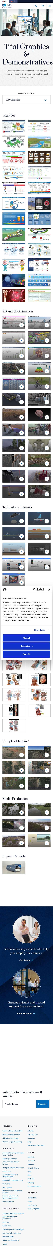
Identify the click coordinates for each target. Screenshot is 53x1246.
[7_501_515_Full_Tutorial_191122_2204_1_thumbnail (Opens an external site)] (13, 564)
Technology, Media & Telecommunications (10, 1197)
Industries (8, 1149)
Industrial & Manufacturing (12, 1180)
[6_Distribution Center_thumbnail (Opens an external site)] (39, 353)
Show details (39, 630)
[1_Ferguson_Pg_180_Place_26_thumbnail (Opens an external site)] (13, 752)
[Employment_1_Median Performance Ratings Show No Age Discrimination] (39, 172)
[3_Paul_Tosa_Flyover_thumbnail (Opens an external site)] (13, 767)
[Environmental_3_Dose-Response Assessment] (13, 218)
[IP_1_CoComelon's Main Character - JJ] (13, 264)
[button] (43, 6)
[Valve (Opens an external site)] (13, 491)
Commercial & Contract (11, 1233)
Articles (30, 1131)
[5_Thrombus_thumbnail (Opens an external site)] (39, 414)
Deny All (26, 654)
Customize (25, 646)
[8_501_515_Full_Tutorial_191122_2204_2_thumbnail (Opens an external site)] (39, 564)
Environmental (7, 1237)
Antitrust (5, 1222)
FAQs (29, 1172)
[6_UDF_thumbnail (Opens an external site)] (39, 783)
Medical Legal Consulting (12, 1142)
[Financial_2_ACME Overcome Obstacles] (13, 234)
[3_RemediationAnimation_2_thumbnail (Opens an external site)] (39, 399)
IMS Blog (30, 1183)
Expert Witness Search (11, 1135)
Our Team (31, 1161)
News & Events (33, 1168)
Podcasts (31, 1138)
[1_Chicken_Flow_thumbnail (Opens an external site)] (13, 322)
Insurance (6, 1184)
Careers (30, 1164)
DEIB (29, 1175)
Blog (29, 1142)
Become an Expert (34, 1186)
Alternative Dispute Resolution (9, 1217)
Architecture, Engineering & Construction (13, 1154)
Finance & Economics (10, 1240)
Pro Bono (30, 1179)
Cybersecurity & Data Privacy (10, 1163)
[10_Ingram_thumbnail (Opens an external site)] (13, 460)
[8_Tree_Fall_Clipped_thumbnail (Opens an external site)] (13, 445)
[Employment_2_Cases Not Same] (13, 188)
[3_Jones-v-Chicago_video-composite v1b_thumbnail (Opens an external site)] (13, 825)
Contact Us (31, 1198)
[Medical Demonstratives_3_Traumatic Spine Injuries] (13, 679)
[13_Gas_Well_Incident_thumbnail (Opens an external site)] (39, 476)
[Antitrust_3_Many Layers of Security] (13, 141)
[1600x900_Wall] (13, 882)
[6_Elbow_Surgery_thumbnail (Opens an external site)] (13, 430)
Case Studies (32, 1135)
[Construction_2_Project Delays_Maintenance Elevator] (13, 157)
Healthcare (6, 1171)
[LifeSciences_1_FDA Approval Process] (39, 280)
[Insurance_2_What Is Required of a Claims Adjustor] (39, 249)
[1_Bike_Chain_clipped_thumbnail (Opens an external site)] (39, 383)
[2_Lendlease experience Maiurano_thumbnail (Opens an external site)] (39, 322)
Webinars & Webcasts (35, 1145)
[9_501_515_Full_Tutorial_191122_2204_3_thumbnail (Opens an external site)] (13, 579)
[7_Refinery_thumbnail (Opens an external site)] (39, 430)
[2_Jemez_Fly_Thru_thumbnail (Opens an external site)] (39, 752)
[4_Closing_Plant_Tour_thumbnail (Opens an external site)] (39, 337)
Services (7, 1126)
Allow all (26, 638)
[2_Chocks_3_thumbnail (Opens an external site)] (13, 399)
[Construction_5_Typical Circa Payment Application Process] (13, 172)
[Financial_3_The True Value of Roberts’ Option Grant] (39, 234)
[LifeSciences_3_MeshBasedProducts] (39, 295)
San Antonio (32, 1205)
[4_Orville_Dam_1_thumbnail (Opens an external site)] (39, 767)
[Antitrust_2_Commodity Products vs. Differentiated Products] (39, 126)
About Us (31, 1157)
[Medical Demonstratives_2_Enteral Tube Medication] (39, 664)
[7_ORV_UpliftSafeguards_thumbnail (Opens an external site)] (13, 368)
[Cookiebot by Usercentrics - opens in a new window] (33, 589)
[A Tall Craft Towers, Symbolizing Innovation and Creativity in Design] (39, 867)
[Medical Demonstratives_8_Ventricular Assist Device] (39, 710)
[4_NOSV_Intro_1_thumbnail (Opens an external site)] (39, 825)
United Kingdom (33, 1209)
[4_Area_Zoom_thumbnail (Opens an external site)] (13, 414)
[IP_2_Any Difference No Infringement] (39, 264)
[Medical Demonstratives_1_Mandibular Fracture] (13, 664)
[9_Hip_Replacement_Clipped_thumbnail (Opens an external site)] (39, 445)
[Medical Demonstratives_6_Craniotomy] (39, 694)
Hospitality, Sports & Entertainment (10, 1175)
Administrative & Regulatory (13, 1213)
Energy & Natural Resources (13, 1168)
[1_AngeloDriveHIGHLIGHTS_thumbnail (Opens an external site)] (13, 809)
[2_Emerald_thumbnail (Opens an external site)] (39, 809)
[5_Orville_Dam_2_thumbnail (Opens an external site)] (13, 783)
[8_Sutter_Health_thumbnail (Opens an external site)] (39, 368)
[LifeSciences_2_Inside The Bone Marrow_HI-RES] (13, 295)
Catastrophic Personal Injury (13, 1229)
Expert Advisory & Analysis (12, 1131)
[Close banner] (49, 590)
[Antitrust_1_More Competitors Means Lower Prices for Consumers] (13, 126)
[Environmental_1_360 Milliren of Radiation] (13, 203)
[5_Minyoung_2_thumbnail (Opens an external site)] (13, 353)
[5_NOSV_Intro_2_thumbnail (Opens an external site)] (13, 840)
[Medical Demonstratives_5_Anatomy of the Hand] (13, 694)
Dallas (29, 1201)
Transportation (8, 1202)
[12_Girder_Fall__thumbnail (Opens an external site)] (13, 476)
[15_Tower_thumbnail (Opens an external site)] (39, 491)
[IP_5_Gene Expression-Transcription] (13, 280)
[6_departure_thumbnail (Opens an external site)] (39, 840)
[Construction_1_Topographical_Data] (39, 141)
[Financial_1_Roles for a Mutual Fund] (39, 218)
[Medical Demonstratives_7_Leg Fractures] (13, 710)
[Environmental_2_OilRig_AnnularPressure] (39, 203)
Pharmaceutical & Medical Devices (12, 1192)
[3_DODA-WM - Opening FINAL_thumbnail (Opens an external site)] (13, 337)
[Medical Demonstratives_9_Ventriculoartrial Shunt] (13, 725)
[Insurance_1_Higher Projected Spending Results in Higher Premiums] (13, 249)
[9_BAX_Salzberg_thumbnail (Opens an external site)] (13, 383)
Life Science (7, 1187)
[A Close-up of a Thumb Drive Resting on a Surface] (13, 867)
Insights (32, 1126)
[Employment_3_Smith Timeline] (39, 188)
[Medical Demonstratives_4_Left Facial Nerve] (39, 679)
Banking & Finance (9, 1159)
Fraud (4, 1244)
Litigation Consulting (10, 1138)
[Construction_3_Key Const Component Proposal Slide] (39, 157)
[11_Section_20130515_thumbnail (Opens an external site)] (39, 460)
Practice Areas (10, 1208)
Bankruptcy (6, 1226)
